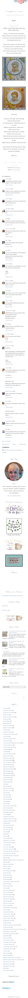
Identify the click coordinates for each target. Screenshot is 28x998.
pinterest (14, 165)
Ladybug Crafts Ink (8, 840)
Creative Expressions (8, 747)
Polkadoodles (6, 901)
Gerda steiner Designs (9, 805)
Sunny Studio (6, 938)
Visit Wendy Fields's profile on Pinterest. (12, 595)
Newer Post (5, 444)
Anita (6, 324)
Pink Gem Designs (7, 894)
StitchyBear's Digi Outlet (9, 933)
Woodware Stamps (8, 966)
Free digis (5, 801)
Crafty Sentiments (8, 745)
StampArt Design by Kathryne (10, 925)
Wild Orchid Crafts (8, 961)
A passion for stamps (8, 712)
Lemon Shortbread (8, 842)
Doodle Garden (7, 779)
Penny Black (6, 879)
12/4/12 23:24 (8, 307)
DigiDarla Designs (7, 766)
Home (14, 444)
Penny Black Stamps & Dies (10, 881)
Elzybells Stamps (7, 788)
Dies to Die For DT (8, 762)
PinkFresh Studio (7, 899)
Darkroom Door (7, 756)
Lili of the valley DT (8, 849)
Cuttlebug (5, 751)
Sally (6, 250)
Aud (6, 218)
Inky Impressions (7, 825)
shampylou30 (8, 421)
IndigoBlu (5, 823)
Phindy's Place (7, 886)
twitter (20, 162)
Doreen (7, 198)
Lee (6, 429)
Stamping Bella (7, 927)
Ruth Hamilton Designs (9, 907)
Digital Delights (7, 773)
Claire (6, 179)
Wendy (14, 483)
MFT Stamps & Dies (8, 870)
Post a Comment (6, 441)
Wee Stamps (6, 953)
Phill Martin (6, 883)
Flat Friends (6, 797)
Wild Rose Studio (7, 964)
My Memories (6, 875)
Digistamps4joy (7, 771)
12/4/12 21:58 (8, 236)
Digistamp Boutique (8, 769)
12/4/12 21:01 (8, 185)
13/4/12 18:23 (8, 397)
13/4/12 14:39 (8, 387)
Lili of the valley (7, 847)
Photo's (5, 888)
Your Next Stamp (7, 970)
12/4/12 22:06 (8, 246)
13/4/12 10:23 (8, 377)
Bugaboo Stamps (7, 727)
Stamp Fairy (6, 922)
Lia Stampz (6, 844)
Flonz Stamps (6, 799)
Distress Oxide (7, 777)
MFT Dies (5, 868)
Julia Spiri (5, 831)
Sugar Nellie (6, 935)
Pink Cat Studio (7, 892)
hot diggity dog (7, 812)
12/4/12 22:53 (8, 277)
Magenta (5, 857)
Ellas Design (6, 786)
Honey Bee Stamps (8, 810)
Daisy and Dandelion (8, 753)
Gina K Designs (7, 808)
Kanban (5, 834)
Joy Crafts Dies (7, 829)
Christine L (8, 345)
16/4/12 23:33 (8, 437)
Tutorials (5, 951)
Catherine (7, 188)
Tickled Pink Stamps (8, 948)
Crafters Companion (8, 738)
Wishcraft (7, 280)
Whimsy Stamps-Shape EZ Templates (12, 959)
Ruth (6, 290)
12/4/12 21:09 (8, 205)
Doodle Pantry (7, 782)
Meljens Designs (7, 864)
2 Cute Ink (5, 708)
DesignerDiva (8, 310)
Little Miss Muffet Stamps (10, 855)
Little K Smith (8, 228)
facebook (13, 162)
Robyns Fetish (7, 905)
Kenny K (5, 836)
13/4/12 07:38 (8, 342)
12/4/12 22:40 (8, 260)
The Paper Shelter (8, 944)
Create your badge (6, 610)
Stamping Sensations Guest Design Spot (13, 929)
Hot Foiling (6, 814)
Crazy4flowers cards (14, 11)
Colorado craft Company (9, 734)
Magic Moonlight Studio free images (12, 860)
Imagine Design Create (9, 818)
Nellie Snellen (6, 877)
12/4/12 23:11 (8, 297)
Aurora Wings (6, 721)
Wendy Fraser (8, 391)
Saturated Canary (7, 916)
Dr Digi (5, 784)
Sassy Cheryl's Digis (8, 914)
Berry (7, 240)
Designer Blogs (17, 996)
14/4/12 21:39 (8, 417)
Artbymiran (6, 719)
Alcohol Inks (6, 714)
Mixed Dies (6, 873)
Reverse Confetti (7, 903)
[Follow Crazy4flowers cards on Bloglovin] (8, 982)
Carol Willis (8, 334)
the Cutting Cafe (7, 940)
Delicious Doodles (7, 758)
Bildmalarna (6, 723)
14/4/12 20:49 (8, 407)
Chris (6, 401)
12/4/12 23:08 (8, 287)
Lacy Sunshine (7, 838)
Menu (14, 20)
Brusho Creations (7, 725)
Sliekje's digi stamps (8, 918)
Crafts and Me (6, 740)
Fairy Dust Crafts (15, 169)
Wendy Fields (5, 605)
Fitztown (5, 792)
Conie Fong (6, 736)
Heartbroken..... (7, 651)
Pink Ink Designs (7, 896)
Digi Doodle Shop (7, 764)
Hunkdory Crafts (7, 816)
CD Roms (5, 730)
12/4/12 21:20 (8, 225)
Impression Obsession (9, 821)
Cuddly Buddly (7, 749)
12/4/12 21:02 (8, 195)
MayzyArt (5, 862)
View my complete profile (14, 495)
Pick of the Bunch (7, 890)
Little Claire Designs (8, 853)
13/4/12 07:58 (8, 364)
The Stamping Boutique (9, 946)
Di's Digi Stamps (7, 760)
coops (6, 367)
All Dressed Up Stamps (9, 717)
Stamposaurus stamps (9, 931)
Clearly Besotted (7, 732)
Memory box (6, 866)
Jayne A (7, 263)
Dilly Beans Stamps (8, 775)
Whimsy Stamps (7, 955)
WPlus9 (5, 968)
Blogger (17, 976)
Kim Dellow (8, 208)
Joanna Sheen (6, 827)
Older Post (22, 444)
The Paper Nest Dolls (8, 942)
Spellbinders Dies (7, 920)
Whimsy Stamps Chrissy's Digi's (11, 957)
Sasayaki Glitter (7, 912)
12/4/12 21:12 (8, 215)
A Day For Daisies (7, 710)
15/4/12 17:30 (8, 425)
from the (5, 803)
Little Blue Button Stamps (10, 851)
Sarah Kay (5, 909)
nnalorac (7, 300)
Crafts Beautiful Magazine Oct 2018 (12, 743)
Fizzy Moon (6, 795)
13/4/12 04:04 (8, 330)
